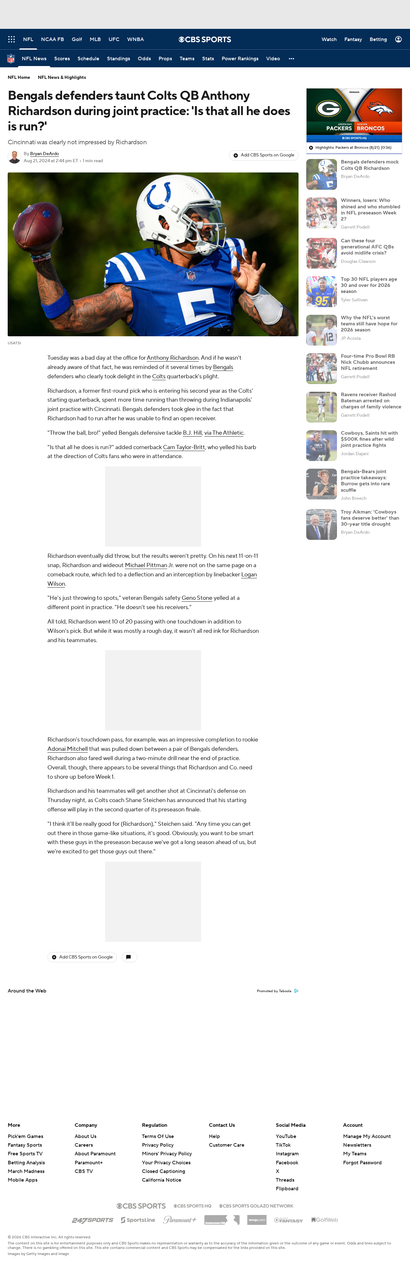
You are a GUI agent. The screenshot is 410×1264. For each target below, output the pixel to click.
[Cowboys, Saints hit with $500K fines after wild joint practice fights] (321, 445)
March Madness (26, 1171)
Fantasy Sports (25, 1145)
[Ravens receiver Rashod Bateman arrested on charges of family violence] (321, 407)
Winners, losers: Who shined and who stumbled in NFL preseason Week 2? (370, 209)
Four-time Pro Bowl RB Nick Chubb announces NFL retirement (368, 362)
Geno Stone (197, 598)
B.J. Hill (192, 433)
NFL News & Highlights (62, 77)
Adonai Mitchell (67, 749)
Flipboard (287, 1188)
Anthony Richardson (173, 358)
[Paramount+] (180, 1218)
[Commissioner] (222, 1217)
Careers (84, 1145)
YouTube (286, 1136)
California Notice (161, 1174)
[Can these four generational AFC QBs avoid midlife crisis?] (321, 253)
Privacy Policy (158, 1145)
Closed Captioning (163, 1165)
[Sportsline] (138, 1219)
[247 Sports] (92, 1219)
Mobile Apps (22, 1180)
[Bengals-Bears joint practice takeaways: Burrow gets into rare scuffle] (321, 484)
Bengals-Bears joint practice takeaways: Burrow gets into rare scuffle (365, 480)
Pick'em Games (25, 1136)
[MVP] (256, 1217)
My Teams (354, 1154)
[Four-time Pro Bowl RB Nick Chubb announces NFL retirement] (321, 368)
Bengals (223, 367)
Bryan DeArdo (44, 154)
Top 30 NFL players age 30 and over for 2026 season (369, 285)
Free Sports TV (25, 1154)
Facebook (287, 1162)
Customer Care (226, 1145)
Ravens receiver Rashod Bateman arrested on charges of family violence (371, 400)
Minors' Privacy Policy (167, 1154)
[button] (292, 58)
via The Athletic (223, 433)
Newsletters (357, 1145)
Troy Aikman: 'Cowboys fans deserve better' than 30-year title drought (370, 518)
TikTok (283, 1145)
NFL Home (19, 77)
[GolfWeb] (324, 1220)
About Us (85, 1136)
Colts (159, 376)
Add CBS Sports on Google (267, 155)
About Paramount (95, 1154)
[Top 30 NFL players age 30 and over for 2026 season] (321, 291)
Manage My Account (367, 1136)
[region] (354, 115)
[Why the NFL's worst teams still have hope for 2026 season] (321, 330)
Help (214, 1136)
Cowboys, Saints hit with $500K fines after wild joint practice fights (369, 439)
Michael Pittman (146, 565)
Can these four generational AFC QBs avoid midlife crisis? (367, 247)
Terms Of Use (158, 1136)
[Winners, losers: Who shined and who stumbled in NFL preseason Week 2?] (321, 212)
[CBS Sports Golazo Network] (256, 1205)
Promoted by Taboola (274, 991)
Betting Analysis (26, 1162)
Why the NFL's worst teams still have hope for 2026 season (369, 323)
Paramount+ (89, 1162)
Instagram (287, 1154)
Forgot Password (362, 1162)
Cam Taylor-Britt (184, 447)
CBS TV (84, 1171)
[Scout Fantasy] (289, 1220)
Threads (285, 1180)
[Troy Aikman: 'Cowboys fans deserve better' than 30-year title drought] (321, 524)
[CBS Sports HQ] (192, 1205)
